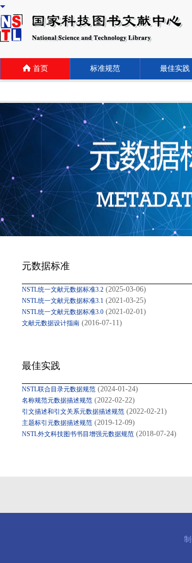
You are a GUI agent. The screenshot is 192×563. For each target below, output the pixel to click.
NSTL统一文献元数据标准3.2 (62, 289)
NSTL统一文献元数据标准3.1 (62, 300)
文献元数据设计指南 (50, 323)
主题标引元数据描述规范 (57, 423)
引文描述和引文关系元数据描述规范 (73, 411)
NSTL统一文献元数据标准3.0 (62, 312)
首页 (40, 69)
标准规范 (105, 69)
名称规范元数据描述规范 (57, 400)
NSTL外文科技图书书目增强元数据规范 (78, 434)
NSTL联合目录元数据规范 (58, 389)
